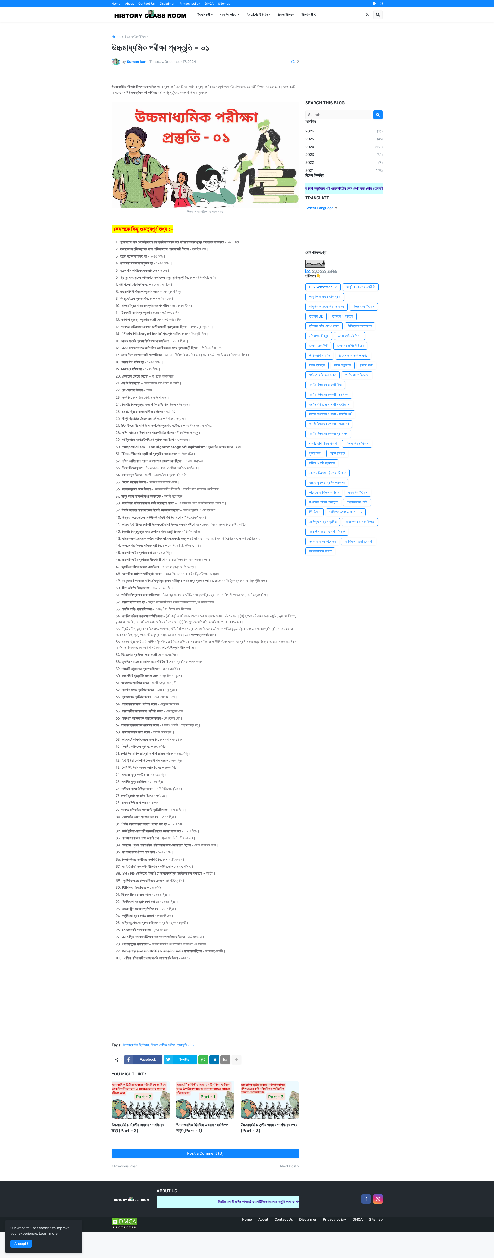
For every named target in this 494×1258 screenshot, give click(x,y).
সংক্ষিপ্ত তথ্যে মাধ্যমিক (323, 522)
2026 (344, 131)
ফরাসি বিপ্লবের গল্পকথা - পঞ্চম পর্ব (329, 424)
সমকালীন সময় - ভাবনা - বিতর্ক (327, 531)
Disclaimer (167, 3)
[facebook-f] (366, 1199)
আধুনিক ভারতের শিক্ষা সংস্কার (326, 306)
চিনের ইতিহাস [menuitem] (286, 14)
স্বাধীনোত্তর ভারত (320, 551)
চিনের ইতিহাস (317, 365)
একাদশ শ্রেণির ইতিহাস (350, 346)
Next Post (288, 1166)
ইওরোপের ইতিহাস (363, 306)
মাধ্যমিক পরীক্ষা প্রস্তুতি (323, 502)
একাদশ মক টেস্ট (318, 346)
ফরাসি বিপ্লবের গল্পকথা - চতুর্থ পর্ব (329, 394)
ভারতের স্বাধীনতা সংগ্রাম (324, 492)
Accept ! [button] (21, 1244)
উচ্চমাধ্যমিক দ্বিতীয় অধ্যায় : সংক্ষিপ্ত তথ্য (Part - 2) (138, 1127)
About (129, 3)
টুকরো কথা (366, 365)
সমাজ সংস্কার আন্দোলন (322, 541)
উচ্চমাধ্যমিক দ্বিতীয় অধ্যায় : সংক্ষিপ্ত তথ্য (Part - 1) (202, 1127)
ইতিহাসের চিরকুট (319, 336)
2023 (344, 154)
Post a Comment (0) (205, 1153)
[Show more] (236, 1059)
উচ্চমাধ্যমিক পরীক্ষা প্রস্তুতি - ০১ (172, 1045)
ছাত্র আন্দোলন (342, 365)
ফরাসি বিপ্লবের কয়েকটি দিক (325, 385)
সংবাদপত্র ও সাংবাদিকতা (360, 522)
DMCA (209, 3)
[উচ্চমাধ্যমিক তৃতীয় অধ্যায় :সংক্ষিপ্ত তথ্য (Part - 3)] (270, 1100)
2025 (344, 139)
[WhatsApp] (203, 1059)
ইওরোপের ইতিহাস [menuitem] (257, 14)
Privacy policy (189, 3)
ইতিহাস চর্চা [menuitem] (203, 14)
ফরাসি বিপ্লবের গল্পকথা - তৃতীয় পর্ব (329, 404)
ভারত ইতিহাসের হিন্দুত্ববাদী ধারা (327, 473)
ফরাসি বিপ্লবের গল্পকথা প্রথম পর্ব (328, 434)
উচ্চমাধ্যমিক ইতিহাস (136, 37)
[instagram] (381, 3)
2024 (344, 147)
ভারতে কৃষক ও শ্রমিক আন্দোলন (327, 483)
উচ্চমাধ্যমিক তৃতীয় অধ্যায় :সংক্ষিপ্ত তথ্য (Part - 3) (269, 1127)
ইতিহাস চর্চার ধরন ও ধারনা (324, 326)
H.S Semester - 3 (323, 287)
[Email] (225, 1059)
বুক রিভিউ (315, 453)
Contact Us (146, 3)
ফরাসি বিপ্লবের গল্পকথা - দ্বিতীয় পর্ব (330, 414)
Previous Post (125, 1166)
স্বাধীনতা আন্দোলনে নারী (359, 541)
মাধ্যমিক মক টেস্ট (357, 502)
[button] (367, 14)
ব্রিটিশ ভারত (337, 453)
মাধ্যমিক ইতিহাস (357, 492)
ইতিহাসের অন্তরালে (360, 326)
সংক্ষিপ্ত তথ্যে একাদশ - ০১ (345, 512)
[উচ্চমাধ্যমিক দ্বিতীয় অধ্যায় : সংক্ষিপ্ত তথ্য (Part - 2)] (141, 1100)
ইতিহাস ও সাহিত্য (342, 316)
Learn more (48, 1233)
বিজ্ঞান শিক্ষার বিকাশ (357, 443)
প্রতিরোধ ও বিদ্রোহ (357, 375)
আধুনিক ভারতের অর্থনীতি (360, 287)
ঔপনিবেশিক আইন (319, 355)
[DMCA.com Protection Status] (124, 1229)
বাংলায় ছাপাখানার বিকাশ (323, 443)
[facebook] (374, 3)
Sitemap (224, 3)
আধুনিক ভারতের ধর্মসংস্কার (325, 297)
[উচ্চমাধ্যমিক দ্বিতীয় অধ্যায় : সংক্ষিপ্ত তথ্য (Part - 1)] (205, 1100)
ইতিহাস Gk (316, 316)
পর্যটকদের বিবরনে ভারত (322, 375)
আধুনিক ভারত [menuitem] (228, 14)
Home (116, 3)
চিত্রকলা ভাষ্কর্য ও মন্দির (353, 355)
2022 (344, 162)
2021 (344, 170)
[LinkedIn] (214, 1059)
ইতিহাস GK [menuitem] (308, 14)
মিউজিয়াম (314, 512)
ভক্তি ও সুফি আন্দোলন (322, 463)
